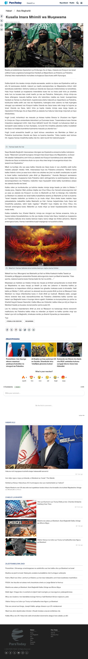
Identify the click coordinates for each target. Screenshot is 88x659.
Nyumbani (64, 3)
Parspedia (32, 642)
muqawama (29, 321)
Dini (31, 640)
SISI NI (53, 633)
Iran (31, 636)
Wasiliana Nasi (54, 634)
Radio (72, 3)
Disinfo (32, 644)
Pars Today (14, 3)
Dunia (31, 633)
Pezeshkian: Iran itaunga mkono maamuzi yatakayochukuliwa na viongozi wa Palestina (16, 362)
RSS (52, 636)
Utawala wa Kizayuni (14, 321)
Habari (9, 10)
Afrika (31, 638)
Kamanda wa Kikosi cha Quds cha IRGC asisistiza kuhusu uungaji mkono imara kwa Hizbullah (69, 362)
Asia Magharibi (24, 10)
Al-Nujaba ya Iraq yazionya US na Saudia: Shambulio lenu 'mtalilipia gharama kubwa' (43, 361)
